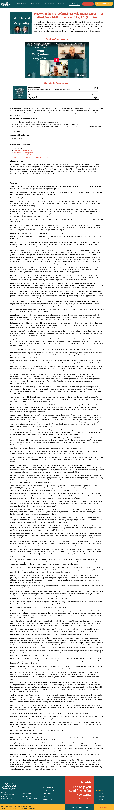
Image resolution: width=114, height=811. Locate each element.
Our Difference (22, 4)
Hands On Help (35, 4)
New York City (27, 793)
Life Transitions (49, 4)
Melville (3, 792)
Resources (61, 4)
